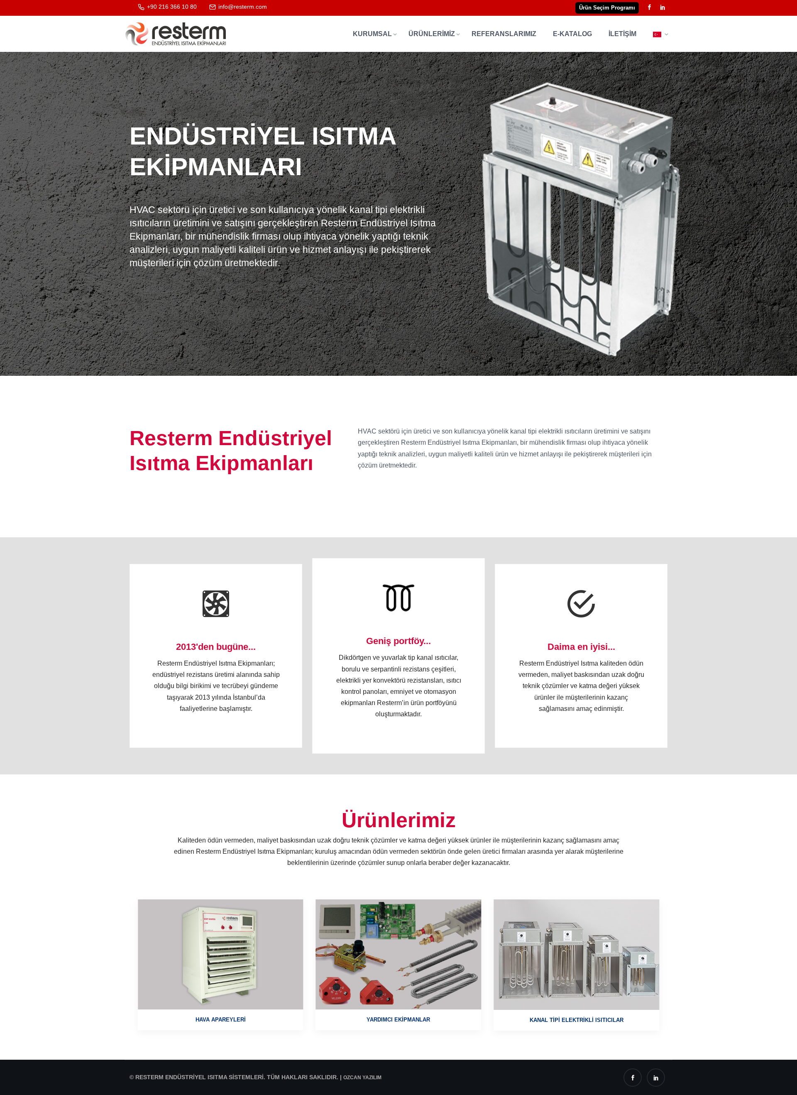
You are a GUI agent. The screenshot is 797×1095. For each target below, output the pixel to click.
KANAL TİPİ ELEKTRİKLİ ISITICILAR (398, 1020)
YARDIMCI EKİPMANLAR (220, 1020)
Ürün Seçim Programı (607, 8)
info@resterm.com (242, 6)
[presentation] (43, 205)
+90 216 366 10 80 (172, 6)
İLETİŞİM (622, 33)
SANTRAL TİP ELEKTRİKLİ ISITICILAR (576, 1020)
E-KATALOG (572, 33)
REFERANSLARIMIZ (504, 33)
